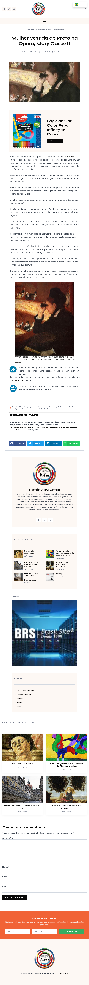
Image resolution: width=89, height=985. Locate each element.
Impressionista (16, 380)
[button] (85, 8)
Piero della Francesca (29, 552)
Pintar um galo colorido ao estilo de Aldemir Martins (65, 553)
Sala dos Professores (54, 30)
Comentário (8, 838)
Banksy (59, 574)
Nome (5, 867)
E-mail (6, 877)
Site (4, 887)
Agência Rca (63, 973)
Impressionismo (35, 407)
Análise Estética (19, 407)
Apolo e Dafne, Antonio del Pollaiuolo (62, 564)
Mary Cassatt (70, 156)
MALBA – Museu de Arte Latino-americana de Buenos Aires (33, 577)
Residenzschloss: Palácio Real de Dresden (32, 564)
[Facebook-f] (4, 9)
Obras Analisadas (35, 30)
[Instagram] (9, 9)
